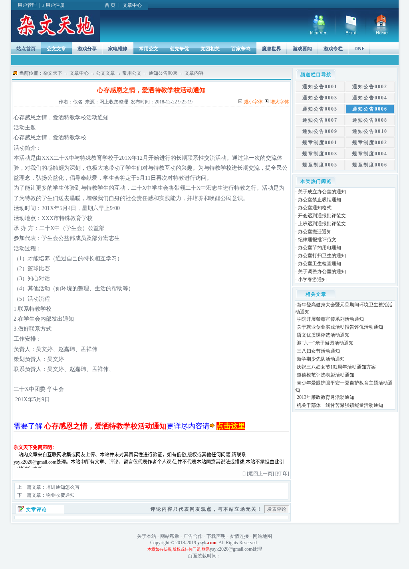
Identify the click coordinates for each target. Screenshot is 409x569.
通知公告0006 (163, 73)
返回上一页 (260, 473)
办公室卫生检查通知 (319, 263)
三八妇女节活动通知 (318, 351)
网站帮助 (169, 536)
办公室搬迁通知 (315, 231)
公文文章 (56, 49)
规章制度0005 (320, 165)
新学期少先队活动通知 (321, 359)
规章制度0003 (320, 154)
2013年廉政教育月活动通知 (325, 397)
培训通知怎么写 (62, 487)
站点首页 (26, 49)
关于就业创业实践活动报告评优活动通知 (340, 327)
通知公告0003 (320, 98)
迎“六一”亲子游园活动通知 (325, 343)
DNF (359, 49)
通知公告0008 (369, 120)
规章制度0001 (320, 142)
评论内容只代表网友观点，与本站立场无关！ (206, 509)
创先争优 (179, 49)
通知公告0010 (369, 131)
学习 (111, 259)
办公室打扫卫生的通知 (322, 255)
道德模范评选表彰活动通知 (325, 375)
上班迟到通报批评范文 (322, 223)
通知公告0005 (320, 109)
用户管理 (27, 5)
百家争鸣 (240, 49)
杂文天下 (52, 73)
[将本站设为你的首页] (382, 33)
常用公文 (148, 49)
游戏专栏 (333, 49)
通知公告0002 (369, 86)
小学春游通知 (312, 279)
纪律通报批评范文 (317, 239)
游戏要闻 (302, 49)
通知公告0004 (369, 98)
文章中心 (132, 5)
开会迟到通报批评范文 (322, 215)
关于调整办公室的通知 (322, 271)
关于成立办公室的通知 (322, 191)
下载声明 (216, 536)
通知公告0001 (320, 86)
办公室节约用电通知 (319, 247)
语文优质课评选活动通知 (323, 335)
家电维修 (117, 49)
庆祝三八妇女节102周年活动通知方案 (336, 367)
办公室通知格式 (315, 207)
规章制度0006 (369, 165)
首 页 (110, 5)
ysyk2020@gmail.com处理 (236, 549)
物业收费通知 (60, 495)
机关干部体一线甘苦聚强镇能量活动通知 (340, 405)
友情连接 (239, 536)
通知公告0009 (320, 131)
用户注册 (55, 5)
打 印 (282, 473)
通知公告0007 (320, 120)
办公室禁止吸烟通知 (319, 199)
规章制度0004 (369, 154)
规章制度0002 (369, 142)
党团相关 (210, 49)
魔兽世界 (271, 49)
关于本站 (146, 536)
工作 (19, 339)
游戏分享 (87, 49)
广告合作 (193, 536)
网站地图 (262, 536)
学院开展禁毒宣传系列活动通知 (330, 319)
